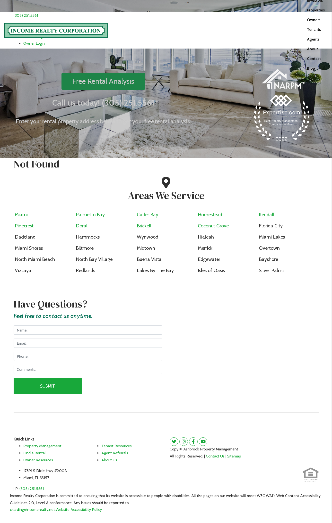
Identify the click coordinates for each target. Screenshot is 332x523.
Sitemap (234, 456)
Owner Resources (38, 460)
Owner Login (34, 43)
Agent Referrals (114, 453)
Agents (313, 39)
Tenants (314, 29)
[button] (174, 441)
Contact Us (215, 456)
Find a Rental (34, 453)
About (312, 49)
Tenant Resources (116, 446)
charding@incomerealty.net (32, 509)
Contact (314, 58)
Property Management (42, 446)
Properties (316, 10)
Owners (313, 19)
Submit (47, 386)
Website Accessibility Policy (79, 509)
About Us (109, 460)
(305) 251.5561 (26, 15)
